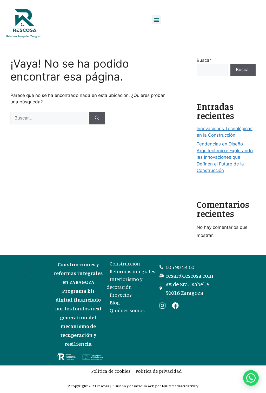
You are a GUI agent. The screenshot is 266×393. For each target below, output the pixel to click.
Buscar (204, 60)
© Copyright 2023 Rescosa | (90, 386)
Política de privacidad (159, 371)
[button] (156, 19)
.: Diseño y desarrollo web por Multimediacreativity (155, 386)
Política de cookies (110, 371)
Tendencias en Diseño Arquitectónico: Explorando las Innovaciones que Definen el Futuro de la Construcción (225, 157)
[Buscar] (97, 118)
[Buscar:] (49, 118)
